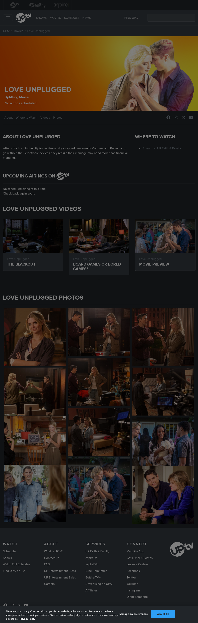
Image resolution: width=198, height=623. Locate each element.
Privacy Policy (27, 618)
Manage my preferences (133, 613)
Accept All (163, 613)
